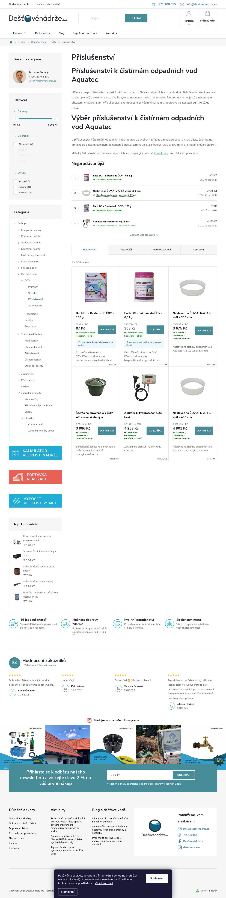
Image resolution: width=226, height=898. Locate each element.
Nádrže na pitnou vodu (33, 255)
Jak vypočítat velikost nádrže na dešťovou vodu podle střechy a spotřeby (109, 830)
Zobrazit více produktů (143, 235)
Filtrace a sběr (29, 267)
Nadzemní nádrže (30, 249)
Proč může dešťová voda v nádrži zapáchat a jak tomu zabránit (107, 841)
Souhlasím (156, 878)
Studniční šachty (34, 366)
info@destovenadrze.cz (196, 829)
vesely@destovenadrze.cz (42, 80)
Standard (33, 293)
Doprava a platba (18, 828)
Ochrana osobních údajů (48, 4)
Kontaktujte (161, 153)
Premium (33, 286)
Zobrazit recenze (47, 665)
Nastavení (67, 892)
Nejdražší (126, 249)
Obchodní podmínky (19, 4)
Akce (23, 149)
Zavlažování (27, 374)
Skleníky (29, 418)
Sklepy (28, 412)
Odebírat (183, 775)
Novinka (24, 155)
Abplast (24, 181)
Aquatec (24, 187)
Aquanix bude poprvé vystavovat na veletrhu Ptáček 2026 (67, 850)
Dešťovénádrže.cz (193, 841)
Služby (25, 386)
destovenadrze (191, 847)
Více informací (104, 883)
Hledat (136, 18)
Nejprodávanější (162, 249)
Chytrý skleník (36, 424)
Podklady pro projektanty (23, 833)
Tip (22, 161)
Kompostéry (31, 399)
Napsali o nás (16, 838)
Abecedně (198, 249)
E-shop (22, 223)
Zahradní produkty (31, 393)
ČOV (27, 280)
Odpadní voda (29, 274)
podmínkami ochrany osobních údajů (161, 783)
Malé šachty (31, 340)
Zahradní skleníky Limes (41, 430)
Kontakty (14, 848)
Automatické (35, 305)
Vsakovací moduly (31, 242)
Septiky (29, 320)
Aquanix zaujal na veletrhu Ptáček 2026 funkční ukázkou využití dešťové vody (67, 839)
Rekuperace (31, 313)
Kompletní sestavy (31, 230)
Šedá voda (30, 326)
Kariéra (13, 843)
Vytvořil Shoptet (209, 890)
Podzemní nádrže (30, 236)
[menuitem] (20, 33)
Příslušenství (35, 299)
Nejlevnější (89, 249)
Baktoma (25, 192)
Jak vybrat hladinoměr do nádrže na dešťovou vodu (110, 820)
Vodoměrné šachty (31, 334)
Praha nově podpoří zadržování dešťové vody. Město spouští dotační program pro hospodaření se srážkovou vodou (68, 825)
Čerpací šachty (33, 359)
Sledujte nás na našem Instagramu (116, 720)
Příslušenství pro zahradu (39, 405)
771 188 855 (190, 835)
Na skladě (25, 144)
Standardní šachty (35, 347)
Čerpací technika (30, 261)
